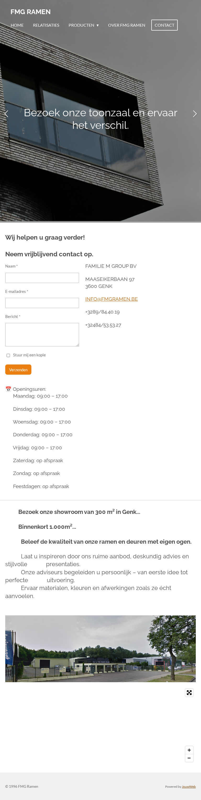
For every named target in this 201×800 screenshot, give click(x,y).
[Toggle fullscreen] (189, 693)
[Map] (100, 725)
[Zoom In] (189, 750)
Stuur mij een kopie (29, 355)
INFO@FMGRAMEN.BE (111, 299)
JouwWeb (189, 786)
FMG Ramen (30, 12)
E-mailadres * (16, 291)
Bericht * (12, 316)
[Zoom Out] (189, 758)
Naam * (11, 266)
